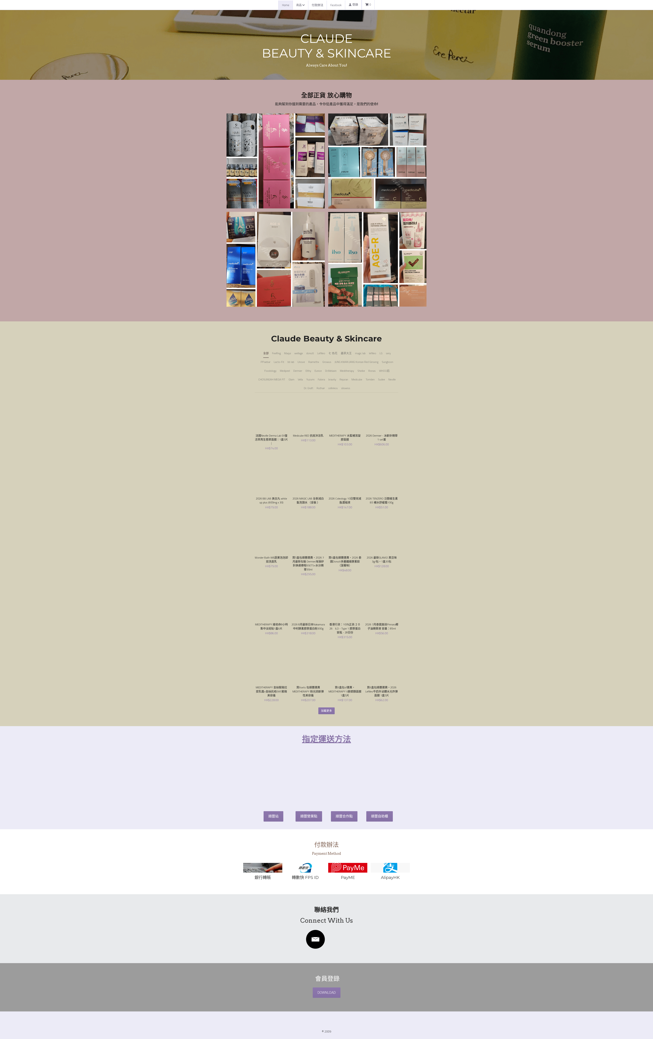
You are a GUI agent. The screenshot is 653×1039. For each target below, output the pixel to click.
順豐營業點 (308, 787)
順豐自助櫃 (379, 787)
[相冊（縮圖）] (276, 160)
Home (285, 5)
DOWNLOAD (326, 963)
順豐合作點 (344, 787)
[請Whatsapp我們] (262, 838)
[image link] (315, 909)
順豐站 (273, 787)
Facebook (336, 5)
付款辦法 (317, 5)
